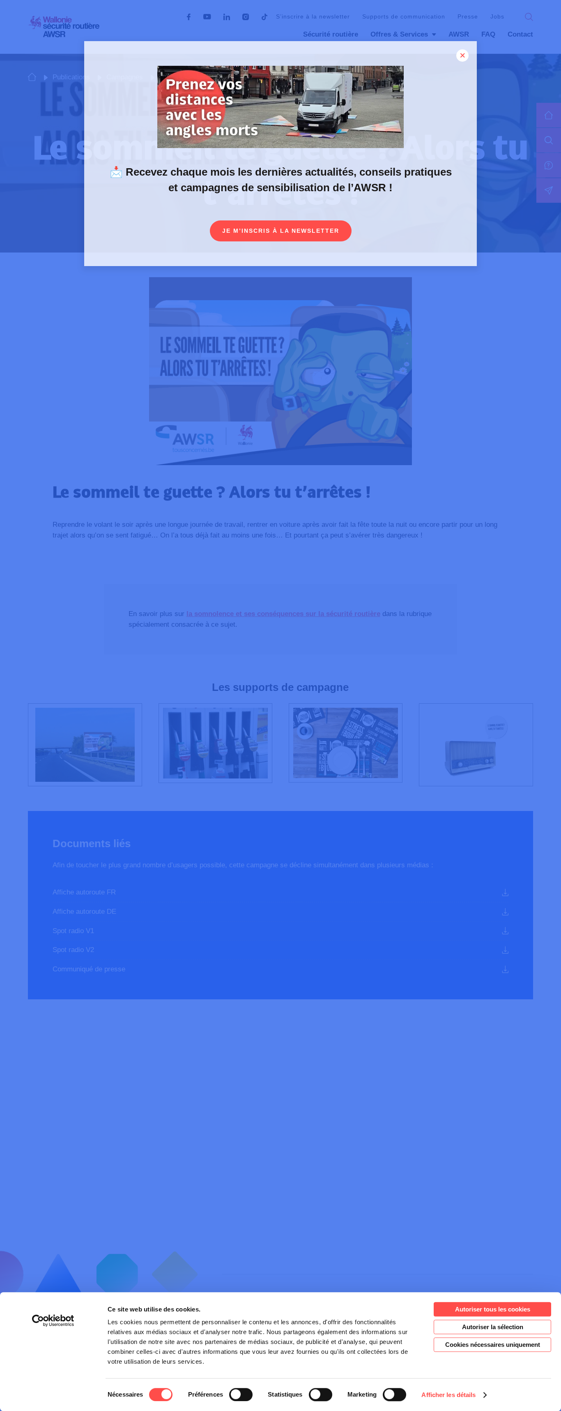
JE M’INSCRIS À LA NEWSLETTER (280, 230)
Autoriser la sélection (492, 1326)
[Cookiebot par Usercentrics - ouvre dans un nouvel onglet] (53, 1320)
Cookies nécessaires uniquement (492, 1344)
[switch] (241, 1394)
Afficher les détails (448, 1394)
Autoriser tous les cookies (492, 1309)
